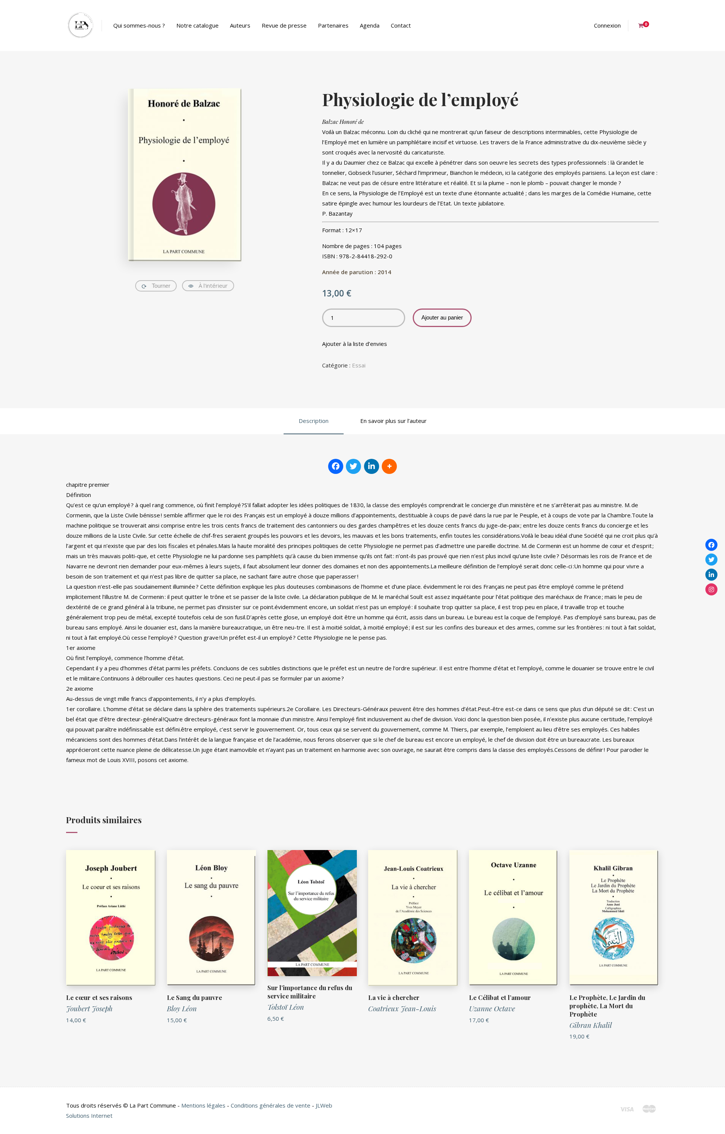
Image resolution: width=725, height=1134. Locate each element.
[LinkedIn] (711, 574)
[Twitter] (711, 560)
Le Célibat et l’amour (500, 997)
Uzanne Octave (492, 1008)
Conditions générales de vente (270, 1105)
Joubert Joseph (89, 1008)
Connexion (607, 25)
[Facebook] (711, 544)
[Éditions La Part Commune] (80, 25)
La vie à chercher (394, 997)
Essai (359, 365)
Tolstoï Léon (285, 1007)
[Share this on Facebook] (335, 466)
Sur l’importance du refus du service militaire (309, 991)
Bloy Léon (182, 1008)
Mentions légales (203, 1105)
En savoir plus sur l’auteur (393, 420)
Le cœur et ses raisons (99, 997)
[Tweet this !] (353, 466)
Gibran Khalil (590, 1025)
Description (314, 420)
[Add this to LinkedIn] (371, 466)
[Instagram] (711, 589)
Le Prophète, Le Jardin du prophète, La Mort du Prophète (607, 1005)
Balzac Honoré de (343, 121)
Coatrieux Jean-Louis (402, 1008)
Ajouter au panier (442, 317)
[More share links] (389, 466)
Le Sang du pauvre (194, 997)
